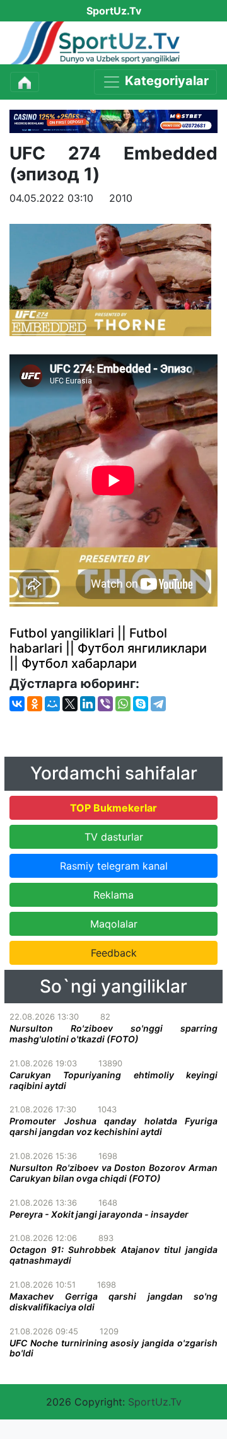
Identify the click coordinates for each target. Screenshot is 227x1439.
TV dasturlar (113, 836)
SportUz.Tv (155, 1401)
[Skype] (140, 703)
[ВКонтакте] (17, 703)
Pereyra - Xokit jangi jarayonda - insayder (99, 1214)
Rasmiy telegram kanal (114, 865)
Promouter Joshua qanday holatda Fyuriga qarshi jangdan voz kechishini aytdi (113, 1126)
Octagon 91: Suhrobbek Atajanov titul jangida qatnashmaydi (113, 1255)
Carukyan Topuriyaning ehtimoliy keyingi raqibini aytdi (113, 1080)
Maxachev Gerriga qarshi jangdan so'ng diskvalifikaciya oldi (113, 1301)
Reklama (113, 894)
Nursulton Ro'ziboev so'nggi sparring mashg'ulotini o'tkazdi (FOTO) (113, 1033)
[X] (70, 703)
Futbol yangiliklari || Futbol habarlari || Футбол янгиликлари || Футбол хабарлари (108, 648)
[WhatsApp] (123, 703)
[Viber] (105, 703)
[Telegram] (158, 703)
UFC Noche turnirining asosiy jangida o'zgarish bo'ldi (113, 1348)
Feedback (114, 953)
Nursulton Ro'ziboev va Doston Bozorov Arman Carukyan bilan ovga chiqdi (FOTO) (113, 1173)
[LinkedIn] (87, 703)
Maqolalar (113, 924)
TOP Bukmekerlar (113, 807)
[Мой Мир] (52, 703)
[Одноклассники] (34, 703)
